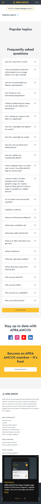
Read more (8, 494)
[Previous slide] (16, 498)
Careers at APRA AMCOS (9, 425)
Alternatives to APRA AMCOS (10, 429)
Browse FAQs (20, 310)
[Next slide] (24, 498)
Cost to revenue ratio (8, 427)
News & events (6, 420)
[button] (18, 498)
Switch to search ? (20, 8)
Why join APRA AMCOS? (9, 442)
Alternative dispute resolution (11, 432)
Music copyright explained (10, 434)
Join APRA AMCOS (20, 369)
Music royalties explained (9, 445)
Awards (4, 423)
